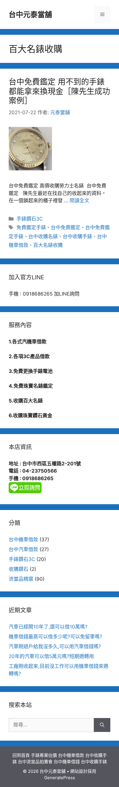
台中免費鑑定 (65, 227)
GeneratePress (59, 777)
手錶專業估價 (44, 755)
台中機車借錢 (67, 761)
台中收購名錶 (43, 236)
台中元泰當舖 (30, 14)
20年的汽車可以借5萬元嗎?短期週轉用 (51, 656)
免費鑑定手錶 (31, 227)
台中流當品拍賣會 (35, 761)
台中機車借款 (23, 539)
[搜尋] (102, 725)
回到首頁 (21, 755)
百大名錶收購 (48, 245)
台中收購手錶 (77, 236)
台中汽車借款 (23, 549)
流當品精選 (21, 579)
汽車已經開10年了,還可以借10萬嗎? (48, 627)
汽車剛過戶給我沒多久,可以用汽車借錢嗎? (55, 646)
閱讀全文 (79, 200)
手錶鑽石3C (29, 219)
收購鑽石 (18, 569)
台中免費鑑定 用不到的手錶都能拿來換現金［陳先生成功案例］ (59, 91)
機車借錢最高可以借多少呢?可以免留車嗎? (55, 637)
